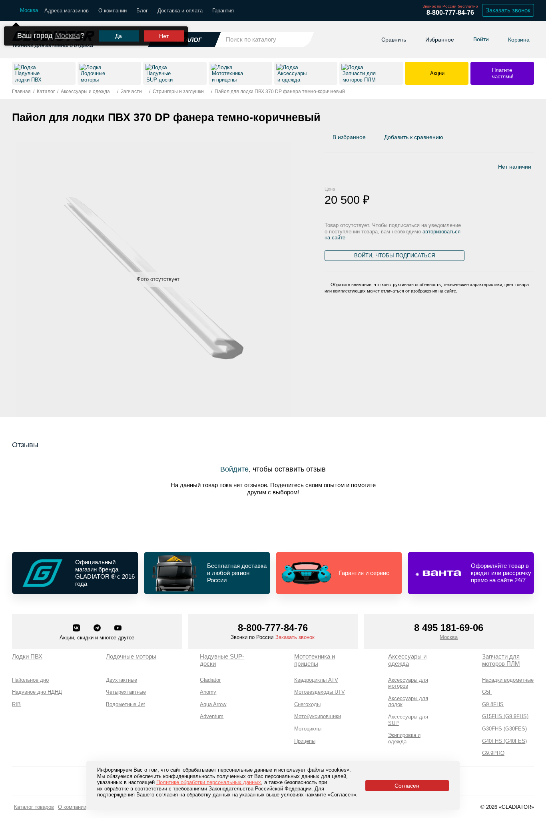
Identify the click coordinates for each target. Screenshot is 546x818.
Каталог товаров (34, 807)
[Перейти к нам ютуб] (118, 628)
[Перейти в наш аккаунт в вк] (77, 628)
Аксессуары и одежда (407, 660)
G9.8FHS (493, 704)
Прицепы (304, 741)
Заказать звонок (508, 10)
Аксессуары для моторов (408, 683)
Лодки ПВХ (27, 656)
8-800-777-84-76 (450, 12)
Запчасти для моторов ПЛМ (501, 660)
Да (118, 36)
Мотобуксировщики (317, 716)
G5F (487, 692)
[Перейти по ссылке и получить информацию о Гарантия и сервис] (339, 573)
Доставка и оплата (180, 11)
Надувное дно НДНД (37, 692)
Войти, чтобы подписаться (394, 256)
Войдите (234, 469)
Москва (67, 36)
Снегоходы (307, 704)
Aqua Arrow (213, 704)
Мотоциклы (307, 729)
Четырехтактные (126, 692)
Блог (142, 11)
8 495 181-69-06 (448, 627)
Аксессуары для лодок (408, 701)
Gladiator (210, 680)
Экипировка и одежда (404, 738)
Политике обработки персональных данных (208, 782)
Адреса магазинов (66, 11)
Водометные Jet (125, 704)
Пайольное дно (30, 680)
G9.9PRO (493, 753)
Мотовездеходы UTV (319, 692)
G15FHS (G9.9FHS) (505, 716)
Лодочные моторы (131, 656)
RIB (16, 704)
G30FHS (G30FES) (504, 729)
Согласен (407, 785)
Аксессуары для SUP (408, 720)
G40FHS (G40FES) (504, 741)
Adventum (211, 716)
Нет (164, 36)
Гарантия (223, 11)
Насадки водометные (508, 680)
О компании (112, 11)
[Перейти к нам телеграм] (98, 628)
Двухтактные (121, 680)
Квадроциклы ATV (316, 680)
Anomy (208, 692)
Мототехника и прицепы (314, 660)
